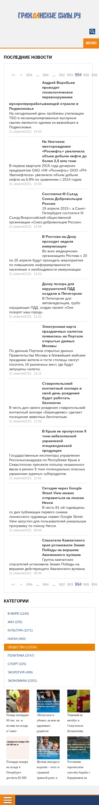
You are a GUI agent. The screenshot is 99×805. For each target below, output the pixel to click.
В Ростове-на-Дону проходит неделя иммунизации (59, 241)
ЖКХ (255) (15, 622)
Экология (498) (20, 672)
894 (29, 75)
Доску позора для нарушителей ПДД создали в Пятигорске (62, 289)
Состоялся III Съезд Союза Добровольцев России (62, 199)
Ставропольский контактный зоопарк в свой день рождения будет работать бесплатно (62, 393)
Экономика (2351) (22, 681)
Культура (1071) (20, 630)
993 (70, 75)
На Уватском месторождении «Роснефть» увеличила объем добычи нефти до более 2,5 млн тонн (64, 151)
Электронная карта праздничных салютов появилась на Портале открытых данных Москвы (62, 336)
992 (62, 75)
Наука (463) (17, 639)
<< (13, 75)
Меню (91, 43)
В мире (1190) (18, 613)
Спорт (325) (17, 664)
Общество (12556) (22, 647)
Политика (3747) (21, 655)
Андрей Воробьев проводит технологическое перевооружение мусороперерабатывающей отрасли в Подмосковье (43, 96)
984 (46, 75)
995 (86, 75)
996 (94, 75)
